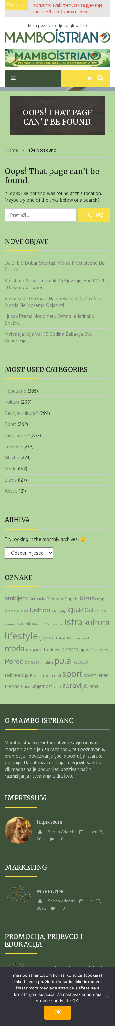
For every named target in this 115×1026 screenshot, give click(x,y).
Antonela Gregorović (47, 598)
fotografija (59, 611)
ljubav (61, 638)
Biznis (11, 480)
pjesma (70, 649)
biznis (88, 598)
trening (12, 686)
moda (15, 648)
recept (80, 661)
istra (74, 622)
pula (62, 660)
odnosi (53, 649)
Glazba (12, 457)
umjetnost (42, 686)
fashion (40, 610)
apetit (73, 598)
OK (57, 1012)
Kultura (12, 402)
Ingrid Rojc (42, 624)
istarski (57, 624)
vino (57, 686)
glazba (80, 609)
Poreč (14, 661)
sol (59, 675)
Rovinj (35, 675)
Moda (11, 468)
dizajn (10, 611)
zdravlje (75, 685)
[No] (107, 996)
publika (46, 662)
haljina (100, 610)
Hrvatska (24, 623)
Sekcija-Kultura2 (21, 413)
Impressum (49, 822)
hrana (9, 624)
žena (93, 686)
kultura (97, 622)
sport (72, 673)
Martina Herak (78, 638)
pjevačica (89, 649)
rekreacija (17, 675)
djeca (22, 610)
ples (104, 649)
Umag (25, 687)
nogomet (36, 649)
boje (101, 599)
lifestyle (21, 636)
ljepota (47, 637)
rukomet (48, 675)
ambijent (16, 598)
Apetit (11, 491)
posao (32, 661)
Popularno (16, 391)
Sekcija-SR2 (17, 435)
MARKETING (51, 891)
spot (89, 675)
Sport (10, 424)
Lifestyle (13, 446)
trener (101, 675)
